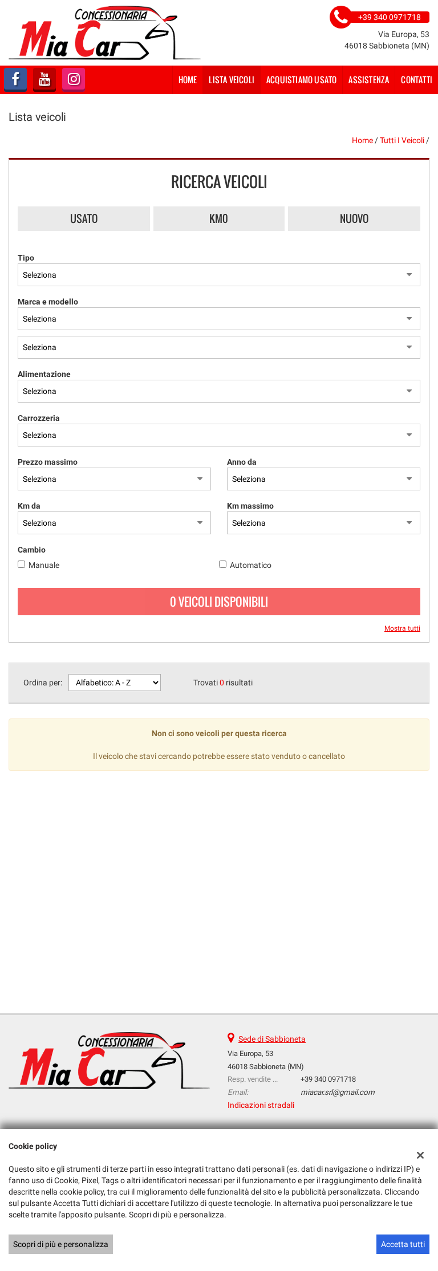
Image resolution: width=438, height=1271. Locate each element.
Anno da (242, 461)
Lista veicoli (231, 80)
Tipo (26, 257)
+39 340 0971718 (328, 1079)
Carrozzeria (39, 418)
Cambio (32, 549)
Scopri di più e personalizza (60, 1244)
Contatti (416, 80)
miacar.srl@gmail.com (338, 1092)
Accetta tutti (403, 1244)
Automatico (250, 565)
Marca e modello (48, 301)
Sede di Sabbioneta (272, 1038)
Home (188, 80)
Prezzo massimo (48, 461)
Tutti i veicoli (402, 140)
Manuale (44, 565)
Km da (29, 505)
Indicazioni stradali (261, 1105)
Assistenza (368, 80)
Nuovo (354, 218)
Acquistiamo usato (301, 80)
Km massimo (250, 505)
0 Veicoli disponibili (219, 601)
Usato (84, 218)
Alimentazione (44, 374)
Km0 (218, 218)
